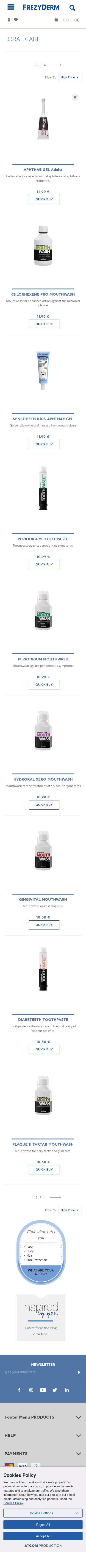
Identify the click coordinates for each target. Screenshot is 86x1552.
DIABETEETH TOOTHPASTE (43, 1019)
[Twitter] (55, 1390)
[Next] (55, 65)
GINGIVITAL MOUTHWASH (43, 899)
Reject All (43, 1524)
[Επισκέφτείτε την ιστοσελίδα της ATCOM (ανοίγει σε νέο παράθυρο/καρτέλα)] (43, 1545)
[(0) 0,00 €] (57, 20)
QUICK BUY (44, 199)
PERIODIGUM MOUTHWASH (43, 659)
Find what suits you (41, 1234)
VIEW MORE (41, 1334)
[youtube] (43, 1390)
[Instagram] (31, 1390)
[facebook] (19, 1390)
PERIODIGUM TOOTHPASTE (43, 539)
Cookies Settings (41, 1513)
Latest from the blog (41, 1328)
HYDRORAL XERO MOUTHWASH (43, 779)
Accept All (43, 1536)
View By (50, 77)
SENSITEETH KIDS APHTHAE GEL (43, 419)
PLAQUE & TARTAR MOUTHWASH (43, 1144)
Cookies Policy (13, 1503)
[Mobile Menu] (11, 7)
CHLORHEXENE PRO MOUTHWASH (43, 294)
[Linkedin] (66, 1390)
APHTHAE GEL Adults (43, 169)
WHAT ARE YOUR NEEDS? (41, 1272)
